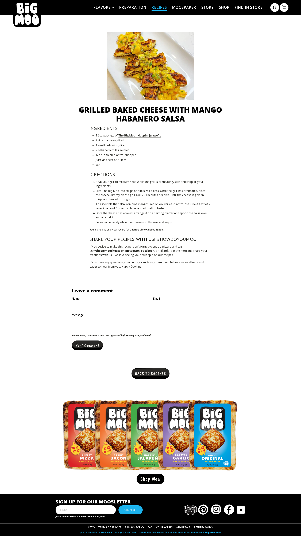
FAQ (150, 527)
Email (156, 298)
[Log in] (274, 7)
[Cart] (284, 7)
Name (76, 298)
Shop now (150, 478)
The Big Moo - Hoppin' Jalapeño (139, 135)
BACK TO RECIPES (150, 373)
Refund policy (203, 527)
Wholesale (183, 527)
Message (78, 315)
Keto (91, 527)
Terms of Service (109, 527)
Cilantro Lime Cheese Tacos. (147, 229)
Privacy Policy (134, 527)
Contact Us (164, 527)
